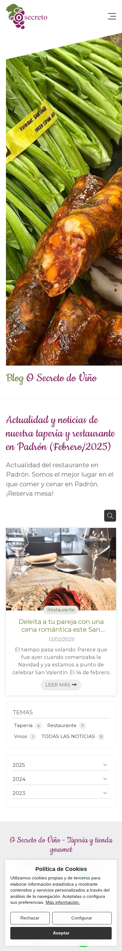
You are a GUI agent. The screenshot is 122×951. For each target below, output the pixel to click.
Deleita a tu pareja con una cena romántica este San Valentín (61, 625)
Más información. (63, 902)
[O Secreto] (26, 16)
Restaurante (61, 610)
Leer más (57, 685)
